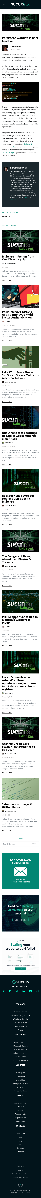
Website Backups (20, 1023)
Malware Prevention (20, 1053)
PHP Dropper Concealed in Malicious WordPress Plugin (20, 620)
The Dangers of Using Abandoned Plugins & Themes (16, 559)
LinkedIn (13, 199)
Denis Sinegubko (10, 754)
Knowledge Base (20, 1103)
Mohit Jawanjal (10, 263)
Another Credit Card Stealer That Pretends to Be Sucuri (18, 746)
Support (20, 1095)
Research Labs (20, 1114)
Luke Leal (8, 321)
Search (34, 844)
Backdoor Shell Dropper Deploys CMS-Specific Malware (18, 498)
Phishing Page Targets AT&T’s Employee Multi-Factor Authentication (18, 314)
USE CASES (20, 1065)
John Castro (9, 442)
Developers (20, 1073)
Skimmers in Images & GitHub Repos (17, 805)
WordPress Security (20, 1019)
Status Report (20, 1121)
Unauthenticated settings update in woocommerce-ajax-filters (19, 435)
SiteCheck (20, 1107)
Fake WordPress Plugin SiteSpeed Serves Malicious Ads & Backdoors (20, 375)
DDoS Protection (20, 1042)
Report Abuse (20, 1118)
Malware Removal (20, 1049)
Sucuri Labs (6, 217)
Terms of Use (20, 1166)
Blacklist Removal (20, 1057)
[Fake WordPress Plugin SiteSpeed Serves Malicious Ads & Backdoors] (20, 357)
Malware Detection (20, 1046)
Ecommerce (20, 1076)
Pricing (20, 1030)
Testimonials (20, 1152)
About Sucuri (20, 1133)
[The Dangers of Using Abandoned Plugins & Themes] (20, 541)
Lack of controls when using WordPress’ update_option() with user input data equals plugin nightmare (19, 683)
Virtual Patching (20, 1091)
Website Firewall (20, 1012)
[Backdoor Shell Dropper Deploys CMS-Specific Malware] (20, 480)
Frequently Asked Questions (20, 1178)
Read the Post (7, 280)
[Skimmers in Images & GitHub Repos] (20, 789)
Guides (20, 1110)
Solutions (20, 1034)
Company (20, 1126)
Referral (20, 1144)
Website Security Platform (20, 1015)
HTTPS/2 (20, 1087)
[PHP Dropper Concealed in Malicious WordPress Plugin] (20, 601)
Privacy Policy (20, 1170)
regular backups (8, 152)
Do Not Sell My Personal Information (20, 1174)
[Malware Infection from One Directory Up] (20, 241)
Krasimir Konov (15, 47)
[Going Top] (20, 1184)
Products (20, 1004)
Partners (20, 1148)
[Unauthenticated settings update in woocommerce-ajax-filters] (20, 417)
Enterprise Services (20, 1083)
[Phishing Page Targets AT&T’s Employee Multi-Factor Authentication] (20, 296)
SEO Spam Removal (20, 1060)
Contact (20, 1137)
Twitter (26, 197)
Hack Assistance (21, 1026)
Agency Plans (20, 1080)
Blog (20, 1141)
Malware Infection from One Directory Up (18, 257)
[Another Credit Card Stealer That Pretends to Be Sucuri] (20, 728)
